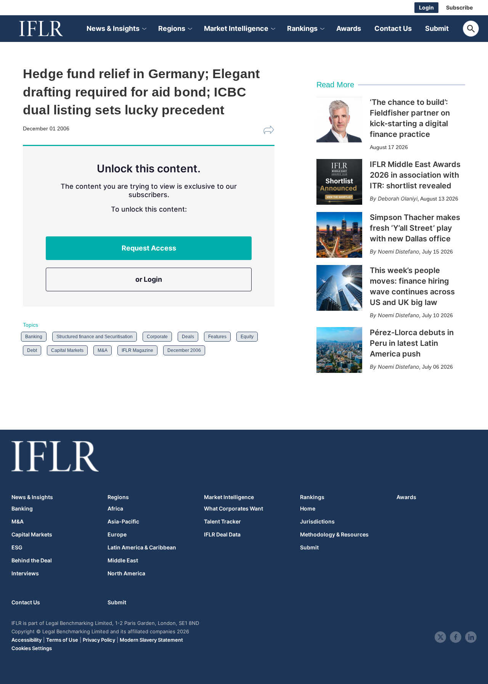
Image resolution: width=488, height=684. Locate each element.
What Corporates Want (233, 508)
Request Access (149, 248)
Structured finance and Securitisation (94, 336)
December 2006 (184, 350)
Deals (188, 336)
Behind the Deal (31, 560)
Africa (115, 508)
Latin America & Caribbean (142, 547)
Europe (117, 534)
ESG (16, 547)
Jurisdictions (317, 521)
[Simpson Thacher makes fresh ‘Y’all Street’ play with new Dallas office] (339, 235)
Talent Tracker (222, 521)
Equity (247, 336)
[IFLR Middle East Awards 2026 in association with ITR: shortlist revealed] (339, 182)
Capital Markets (67, 350)
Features (217, 336)
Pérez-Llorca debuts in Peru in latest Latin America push (412, 343)
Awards (348, 28)
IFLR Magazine (137, 350)
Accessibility (26, 640)
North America (126, 573)
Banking (33, 336)
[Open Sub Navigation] (143, 29)
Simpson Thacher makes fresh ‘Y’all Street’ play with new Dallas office (415, 228)
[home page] (49, 28)
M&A (103, 350)
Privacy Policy (99, 640)
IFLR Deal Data (222, 534)
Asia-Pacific (123, 521)
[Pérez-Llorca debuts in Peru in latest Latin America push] (339, 350)
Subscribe (459, 7)
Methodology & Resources (334, 534)
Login (426, 7)
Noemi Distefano (398, 251)
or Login (148, 279)
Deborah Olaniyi (397, 198)
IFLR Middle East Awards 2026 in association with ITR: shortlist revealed (415, 175)
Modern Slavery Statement (151, 640)
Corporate (157, 336)
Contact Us (393, 28)
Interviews (25, 573)
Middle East (123, 560)
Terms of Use (62, 640)
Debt (32, 350)
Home (307, 508)
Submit (437, 28)
